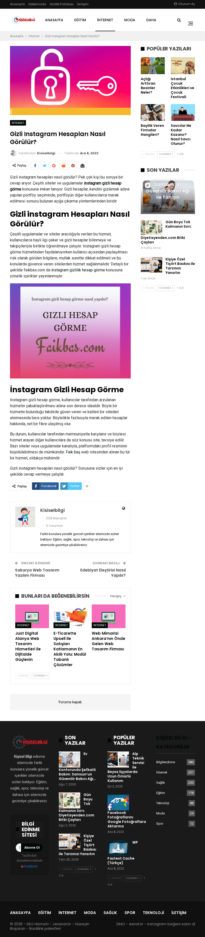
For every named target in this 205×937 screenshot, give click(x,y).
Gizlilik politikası (62, 4)
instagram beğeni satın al (171, 924)
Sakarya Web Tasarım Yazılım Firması (37, 572)
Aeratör (136, 924)
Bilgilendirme (165, 762)
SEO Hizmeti (37, 924)
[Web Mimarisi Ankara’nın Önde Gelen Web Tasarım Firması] (109, 616)
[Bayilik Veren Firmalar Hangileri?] (153, 112)
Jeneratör (61, 924)
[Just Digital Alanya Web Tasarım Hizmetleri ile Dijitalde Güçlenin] (32, 616)
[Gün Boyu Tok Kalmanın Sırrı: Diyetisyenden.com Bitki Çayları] (151, 228)
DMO (120, 924)
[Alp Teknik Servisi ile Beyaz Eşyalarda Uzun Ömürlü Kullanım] (118, 759)
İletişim (82, 4)
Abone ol (32, 847)
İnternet (105, 19)
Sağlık (160, 782)
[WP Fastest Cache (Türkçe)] (118, 848)
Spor (159, 823)
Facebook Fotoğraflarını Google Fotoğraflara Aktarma (127, 819)
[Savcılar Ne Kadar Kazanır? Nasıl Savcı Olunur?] (183, 112)
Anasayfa (17, 4)
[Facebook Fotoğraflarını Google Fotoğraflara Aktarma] (118, 803)
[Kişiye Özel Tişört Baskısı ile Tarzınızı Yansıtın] (151, 265)
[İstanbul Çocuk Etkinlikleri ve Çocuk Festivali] (183, 65)
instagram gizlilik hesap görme (78, 270)
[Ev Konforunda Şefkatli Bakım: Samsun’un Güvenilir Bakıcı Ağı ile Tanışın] (69, 759)
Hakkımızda (37, 4)
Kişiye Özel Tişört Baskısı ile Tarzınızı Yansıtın (180, 266)
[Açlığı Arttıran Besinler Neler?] (153, 65)
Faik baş (73, 452)
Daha (151, 19)
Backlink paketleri (45, 928)
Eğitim (80, 19)
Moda (129, 19)
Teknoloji (162, 803)
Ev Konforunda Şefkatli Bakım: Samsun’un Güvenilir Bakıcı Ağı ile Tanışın (168, 184)
